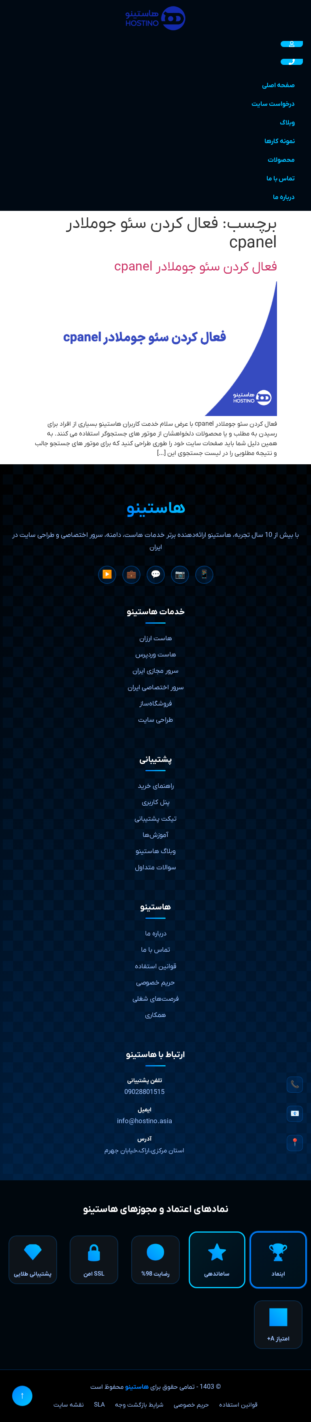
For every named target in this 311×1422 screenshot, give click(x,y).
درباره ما (284, 197)
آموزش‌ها (155, 835)
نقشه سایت (68, 1405)
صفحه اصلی (278, 86)
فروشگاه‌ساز (155, 703)
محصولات (281, 160)
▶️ (107, 575)
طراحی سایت (155, 720)
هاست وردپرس (155, 654)
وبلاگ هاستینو (156, 851)
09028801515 (144, 1092)
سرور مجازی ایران (155, 671)
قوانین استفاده (156, 966)
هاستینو (137, 1387)
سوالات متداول (155, 867)
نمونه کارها (279, 141)
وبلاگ (287, 123)
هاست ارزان (155, 638)
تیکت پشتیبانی (155, 819)
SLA (99, 1405)
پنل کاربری (156, 802)
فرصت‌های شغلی (155, 999)
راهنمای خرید (156, 786)
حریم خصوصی (155, 982)
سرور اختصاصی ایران (156, 687)
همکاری (155, 1015)
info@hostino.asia (144, 1121)
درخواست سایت (273, 104)
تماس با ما (280, 179)
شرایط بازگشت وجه (139, 1405)
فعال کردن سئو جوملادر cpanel (195, 267)
